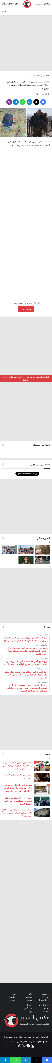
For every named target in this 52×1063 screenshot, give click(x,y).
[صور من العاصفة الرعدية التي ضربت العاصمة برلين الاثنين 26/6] (42, 560)
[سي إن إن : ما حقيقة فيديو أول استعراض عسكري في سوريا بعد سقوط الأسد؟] (42, 801)
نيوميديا (29, 1011)
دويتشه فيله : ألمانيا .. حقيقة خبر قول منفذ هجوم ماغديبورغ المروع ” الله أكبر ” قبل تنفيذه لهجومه (18, 788)
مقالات (45, 1011)
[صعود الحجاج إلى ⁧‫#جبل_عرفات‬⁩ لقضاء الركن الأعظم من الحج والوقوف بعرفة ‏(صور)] (9, 549)
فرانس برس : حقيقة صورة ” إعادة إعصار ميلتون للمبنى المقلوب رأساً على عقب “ (17, 813)
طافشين (12, 997)
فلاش (30, 994)
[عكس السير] (26, 4)
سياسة (29, 1000)
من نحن (27, 1037)
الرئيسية (43, 76)
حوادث (12, 994)
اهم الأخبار (35, 76)
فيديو (46, 1008)
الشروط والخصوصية (14, 1037)
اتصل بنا (35, 1037)
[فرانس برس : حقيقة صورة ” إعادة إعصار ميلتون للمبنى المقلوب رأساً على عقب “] (42, 812)
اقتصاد (12, 1000)
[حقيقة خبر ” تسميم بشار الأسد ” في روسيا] (42, 777)
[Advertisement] (26, 43)
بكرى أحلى (28, 1005)
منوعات (29, 997)
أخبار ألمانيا (43, 1005)
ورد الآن (45, 997)
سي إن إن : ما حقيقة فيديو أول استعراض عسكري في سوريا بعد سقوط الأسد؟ (18, 801)
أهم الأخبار (28, 1008)
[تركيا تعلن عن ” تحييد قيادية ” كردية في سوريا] (26, 560)
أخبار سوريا (43, 1000)
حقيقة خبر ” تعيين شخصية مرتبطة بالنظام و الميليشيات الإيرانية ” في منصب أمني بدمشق (17, 766)
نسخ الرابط (26, 309)
